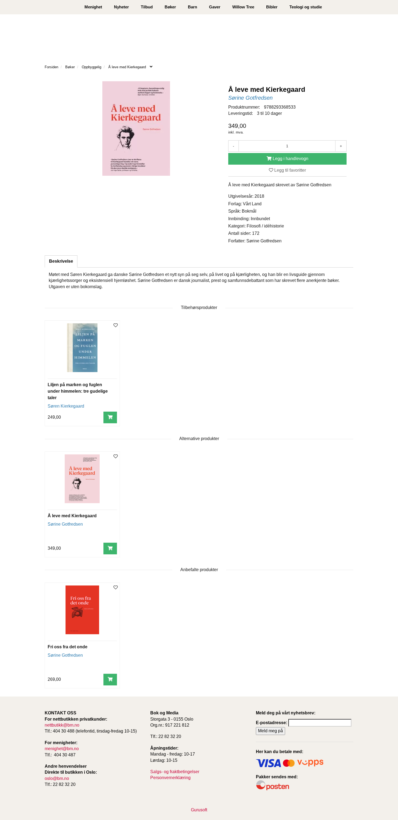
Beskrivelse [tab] (61, 261)
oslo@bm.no (57, 778)
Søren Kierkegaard (66, 406)
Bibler (272, 7)
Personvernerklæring (170, 777)
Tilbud (147, 7)
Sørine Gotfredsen (250, 98)
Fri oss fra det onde (67, 647)
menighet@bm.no (62, 748)
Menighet (93, 7)
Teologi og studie (305, 7)
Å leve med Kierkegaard (72, 515)
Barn (192, 7)
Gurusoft (199, 810)
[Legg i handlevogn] (110, 417)
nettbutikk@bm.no (62, 725)
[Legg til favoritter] (115, 325)
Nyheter (121, 7)
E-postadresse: (271, 722)
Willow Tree (243, 7)
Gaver (214, 7)
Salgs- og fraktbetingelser (174, 771)
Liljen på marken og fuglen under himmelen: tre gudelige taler (78, 391)
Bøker (170, 7)
